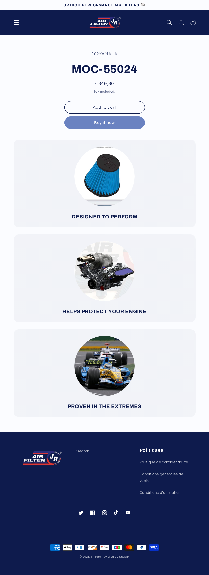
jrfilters (96, 556)
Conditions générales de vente (162, 477)
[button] (16, 22)
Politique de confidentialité (164, 462)
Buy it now (104, 123)
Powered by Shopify (115, 556)
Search (82, 451)
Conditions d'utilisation (160, 493)
